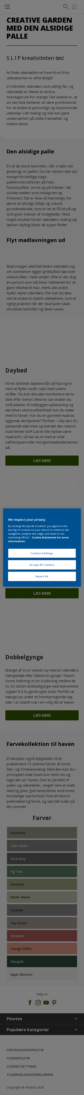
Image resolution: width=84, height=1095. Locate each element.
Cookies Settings (42, 553)
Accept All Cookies (42, 564)
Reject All (42, 576)
